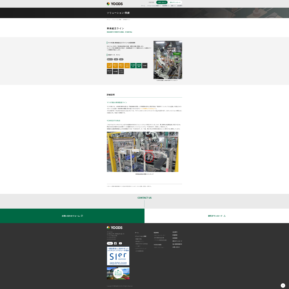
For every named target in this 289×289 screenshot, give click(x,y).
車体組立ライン (140, 241)
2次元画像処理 (139, 251)
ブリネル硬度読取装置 (160, 240)
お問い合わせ (162, 2)
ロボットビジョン (159, 247)
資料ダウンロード (175, 2)
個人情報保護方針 (177, 244)
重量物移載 (139, 239)
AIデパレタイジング (141, 248)
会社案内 (179, 5)
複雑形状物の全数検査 (142, 244)
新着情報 (151, 2)
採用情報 (174, 238)
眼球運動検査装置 (159, 238)
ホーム (143, 5)
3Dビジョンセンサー (159, 235)
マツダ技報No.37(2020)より (148, 108)
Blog (109, 243)
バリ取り (138, 246)
